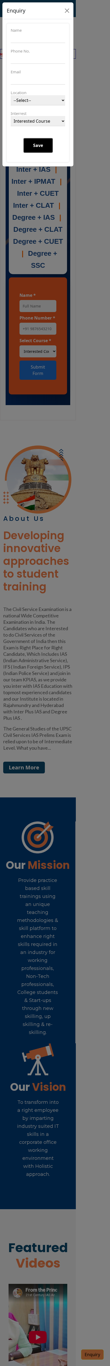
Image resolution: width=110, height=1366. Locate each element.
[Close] (67, 10)
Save (38, 145)
